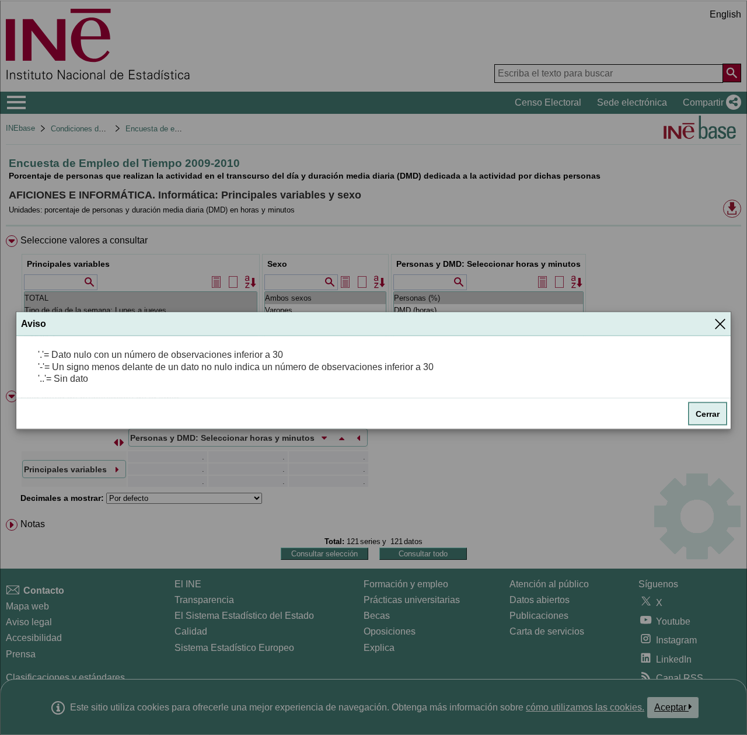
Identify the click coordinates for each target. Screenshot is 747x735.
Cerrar (708, 414)
